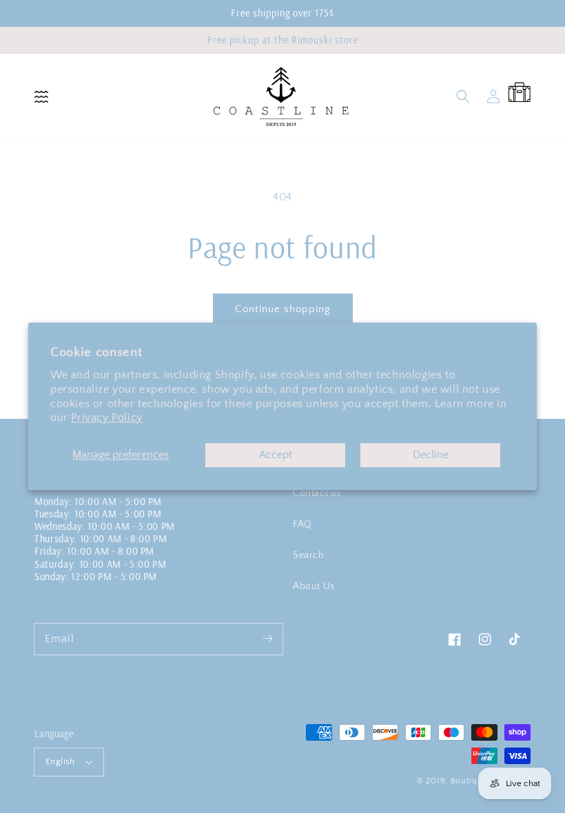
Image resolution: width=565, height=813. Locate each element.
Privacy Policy (106, 418)
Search (309, 555)
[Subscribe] (267, 639)
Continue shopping (283, 309)
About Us (314, 586)
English (60, 761)
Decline (431, 455)
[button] (41, 96)
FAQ (302, 524)
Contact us (317, 493)
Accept (275, 455)
